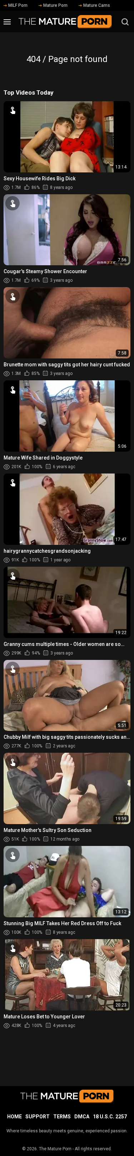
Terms (62, 1116)
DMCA (81, 1116)
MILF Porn (18, 5)
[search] (125, 21)
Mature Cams (96, 5)
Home (14, 1116)
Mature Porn (55, 5)
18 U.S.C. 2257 (110, 1116)
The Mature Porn (55, 1148)
